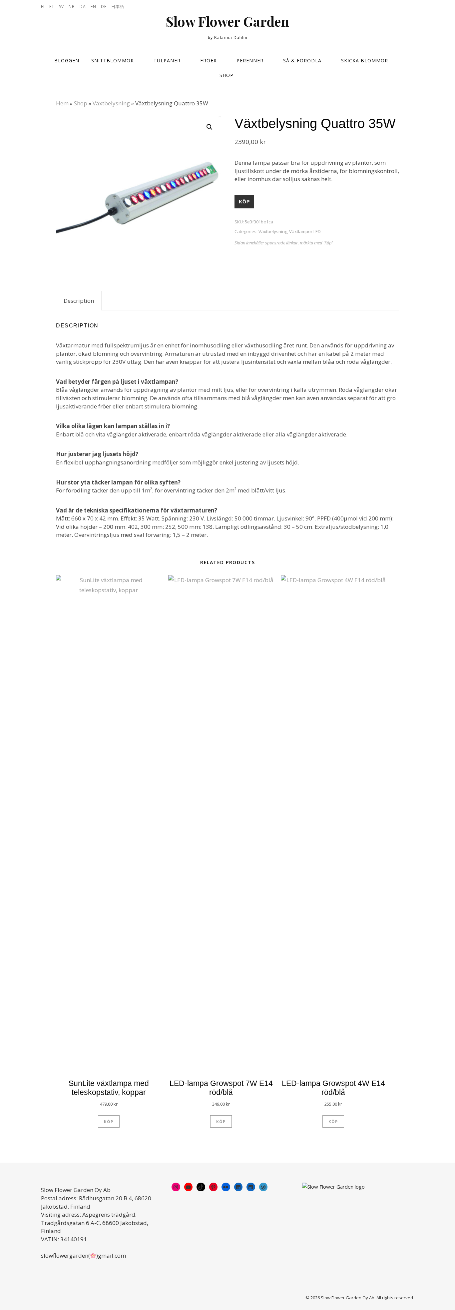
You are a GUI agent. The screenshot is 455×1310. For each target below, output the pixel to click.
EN (93, 6)
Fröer (208, 60)
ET (51, 6)
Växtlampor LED (305, 231)
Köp (244, 201)
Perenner (249, 60)
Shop (226, 75)
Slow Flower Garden (227, 21)
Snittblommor (112, 60)
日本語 (117, 6)
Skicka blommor (364, 60)
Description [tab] (79, 300)
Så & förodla (302, 60)
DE (104, 6)
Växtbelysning (111, 103)
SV (61, 6)
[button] (210, 127)
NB (72, 6)
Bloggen (66, 60)
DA (83, 6)
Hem (62, 103)
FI (43, 6)
